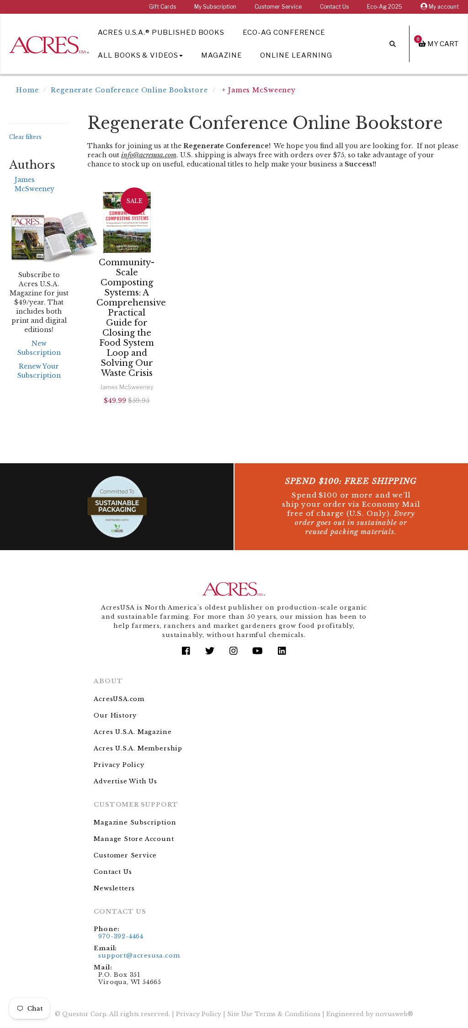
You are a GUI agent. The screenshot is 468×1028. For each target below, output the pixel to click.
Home (27, 90)
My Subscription (215, 6)
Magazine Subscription (135, 822)
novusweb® (394, 1014)
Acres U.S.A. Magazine (132, 732)
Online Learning (296, 55)
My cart (437, 43)
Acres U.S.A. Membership (138, 748)
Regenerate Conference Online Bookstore (129, 90)
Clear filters (25, 137)
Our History (115, 715)
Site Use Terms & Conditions (273, 1014)
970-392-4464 (121, 936)
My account (443, 6)
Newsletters (114, 888)
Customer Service (278, 6)
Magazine (221, 55)
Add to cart (128, 425)
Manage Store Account (134, 839)
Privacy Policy (119, 765)
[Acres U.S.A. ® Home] (49, 43)
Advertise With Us (125, 781)
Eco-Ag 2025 (384, 6)
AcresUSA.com (119, 699)
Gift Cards (162, 6)
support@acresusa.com (139, 955)
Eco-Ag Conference (284, 32)
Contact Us (334, 6)
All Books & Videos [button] (138, 55)
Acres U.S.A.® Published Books (161, 32)
